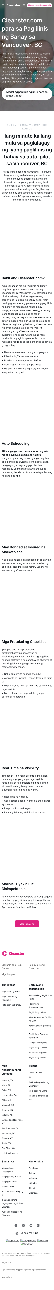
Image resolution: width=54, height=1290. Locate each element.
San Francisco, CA (10, 1128)
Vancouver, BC (8, 1133)
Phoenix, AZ (7, 1138)
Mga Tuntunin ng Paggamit (9, 998)
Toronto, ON (7, 1110)
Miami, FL (6, 1085)
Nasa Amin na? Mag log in (12, 1193)
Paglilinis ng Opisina (38, 1047)
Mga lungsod (9, 974)
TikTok (32, 1188)
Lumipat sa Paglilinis (38, 1042)
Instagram (33, 1178)
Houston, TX (7, 1080)
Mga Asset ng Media (11, 991)
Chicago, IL (7, 1100)
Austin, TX (6, 1143)
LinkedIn (33, 1183)
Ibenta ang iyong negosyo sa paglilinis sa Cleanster (12, 1203)
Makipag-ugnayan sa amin (38, 1097)
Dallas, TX (6, 1090)
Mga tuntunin (7, 1277)
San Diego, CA (8, 1148)
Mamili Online (8, 1186)
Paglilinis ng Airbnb (37, 1057)
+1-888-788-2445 (29, 1233)
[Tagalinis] (13, 5)
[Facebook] (16, 1225)
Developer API (35, 1072)
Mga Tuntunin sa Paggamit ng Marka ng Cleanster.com (24, 1270)
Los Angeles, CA (9, 1095)
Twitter (32, 1173)
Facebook (33, 1168)
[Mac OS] (42, 1240)
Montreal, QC (8, 1105)
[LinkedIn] (31, 1225)
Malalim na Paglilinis (38, 1052)
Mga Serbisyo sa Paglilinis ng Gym (40, 1019)
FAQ (31, 1077)
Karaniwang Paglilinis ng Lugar (40, 1027)
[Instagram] (38, 1225)
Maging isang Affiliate (11, 1176)
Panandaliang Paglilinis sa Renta (40, 997)
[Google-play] (28, 1240)
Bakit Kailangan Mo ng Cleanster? (39, 1084)
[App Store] (12, 1240)
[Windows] (27, 1244)
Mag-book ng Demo (38, 1090)
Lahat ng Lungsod (10, 1153)
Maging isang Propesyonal (8, 1170)
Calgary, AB (7, 1115)
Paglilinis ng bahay (37, 1012)
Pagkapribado (7, 1262)
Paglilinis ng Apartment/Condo (37, 1006)
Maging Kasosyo (9, 1181)
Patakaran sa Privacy (11, 1005)
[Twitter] (23, 1225)
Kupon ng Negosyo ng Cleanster (12, 1213)
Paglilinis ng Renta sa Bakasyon (38, 1036)
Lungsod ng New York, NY (12, 1122)
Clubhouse (33, 1193)
